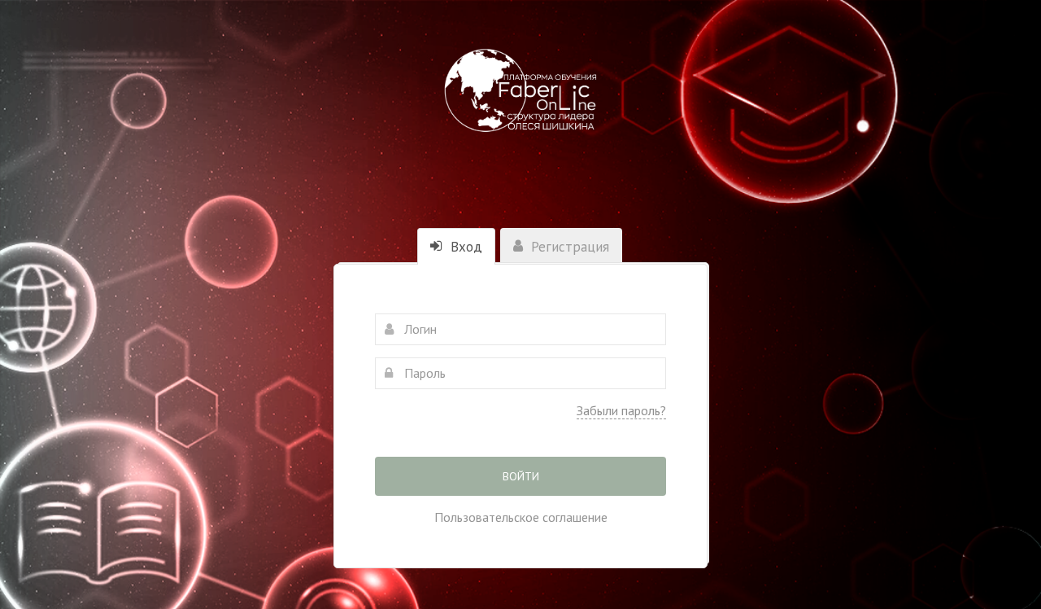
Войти (521, 476)
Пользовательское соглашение (521, 517)
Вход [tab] (464, 247)
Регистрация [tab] (568, 247)
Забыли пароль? (621, 410)
